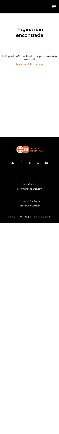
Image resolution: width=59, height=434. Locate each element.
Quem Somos (29, 184)
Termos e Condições (29, 201)
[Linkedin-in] (46, 163)
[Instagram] (29, 163)
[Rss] (12, 163)
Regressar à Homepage (29, 64)
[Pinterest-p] (38, 163)
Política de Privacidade (30, 205)
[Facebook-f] (21, 163)
